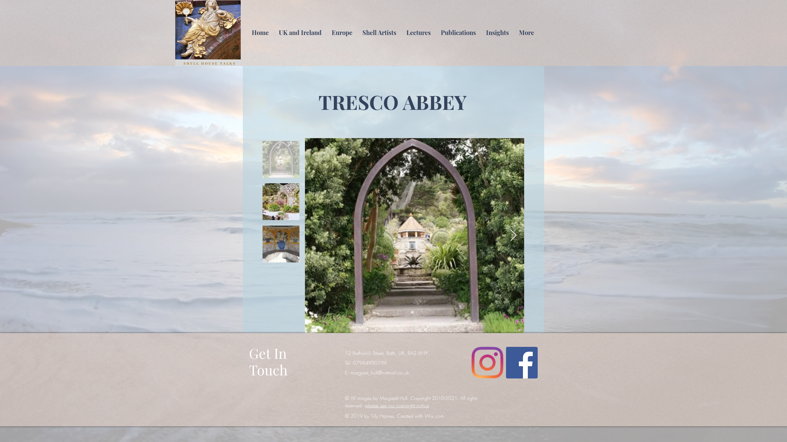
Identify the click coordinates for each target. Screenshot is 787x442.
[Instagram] (487, 362)
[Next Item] (513, 236)
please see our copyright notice (397, 405)
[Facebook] (522, 362)
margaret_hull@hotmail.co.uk (379, 372)
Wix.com (434, 416)
